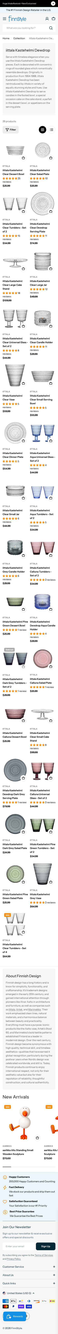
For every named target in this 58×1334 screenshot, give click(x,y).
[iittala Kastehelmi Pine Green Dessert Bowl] (15, 601)
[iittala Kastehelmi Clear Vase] (15, 375)
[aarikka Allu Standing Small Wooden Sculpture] (22, 1123)
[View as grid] (42, 130)
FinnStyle (16, 1328)
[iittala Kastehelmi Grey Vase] (42, 874)
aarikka (7, 1146)
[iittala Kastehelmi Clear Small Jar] (15, 490)
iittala (6, 166)
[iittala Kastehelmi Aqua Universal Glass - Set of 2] (42, 433)
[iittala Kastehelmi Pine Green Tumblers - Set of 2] (42, 824)
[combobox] (29, 28)
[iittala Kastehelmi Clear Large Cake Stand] (15, 260)
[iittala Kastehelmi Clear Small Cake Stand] (42, 712)
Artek (19, 1009)
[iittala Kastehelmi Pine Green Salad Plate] (15, 874)
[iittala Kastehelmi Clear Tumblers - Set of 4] (15, 924)
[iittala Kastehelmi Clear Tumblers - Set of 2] (15, 203)
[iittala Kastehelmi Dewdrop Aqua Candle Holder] (42, 601)
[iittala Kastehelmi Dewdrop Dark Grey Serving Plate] (15, 770)
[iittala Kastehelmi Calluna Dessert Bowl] (15, 712)
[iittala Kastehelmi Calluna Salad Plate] (42, 658)
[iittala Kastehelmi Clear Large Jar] (42, 260)
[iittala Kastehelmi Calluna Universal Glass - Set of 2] (42, 770)
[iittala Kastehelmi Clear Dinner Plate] (15, 433)
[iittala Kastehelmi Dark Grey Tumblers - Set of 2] (15, 658)
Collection (19, 38)
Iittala (12, 1009)
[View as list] (51, 130)
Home (6, 38)
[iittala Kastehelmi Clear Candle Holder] (42, 318)
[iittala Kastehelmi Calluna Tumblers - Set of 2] (42, 547)
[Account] (47, 19)
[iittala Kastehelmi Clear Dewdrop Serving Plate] (42, 203)
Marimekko (34, 1009)
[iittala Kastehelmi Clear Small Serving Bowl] (42, 375)
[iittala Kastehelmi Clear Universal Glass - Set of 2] (15, 318)
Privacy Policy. (14, 1258)
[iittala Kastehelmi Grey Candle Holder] (15, 547)
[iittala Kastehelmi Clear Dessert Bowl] (15, 150)
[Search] (51, 28)
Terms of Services (44, 1255)
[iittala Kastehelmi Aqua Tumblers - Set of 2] (42, 490)
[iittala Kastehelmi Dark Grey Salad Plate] (15, 824)
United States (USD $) (19, 1293)
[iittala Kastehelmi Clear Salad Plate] (42, 150)
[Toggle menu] (4, 19)
